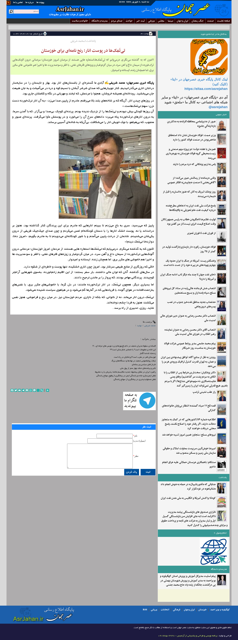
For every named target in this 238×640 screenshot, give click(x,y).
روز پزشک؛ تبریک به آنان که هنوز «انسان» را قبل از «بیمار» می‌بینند (189, 194)
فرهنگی (176, 610)
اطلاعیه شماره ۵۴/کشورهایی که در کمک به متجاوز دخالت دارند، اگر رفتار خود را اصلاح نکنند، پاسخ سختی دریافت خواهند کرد (189, 424)
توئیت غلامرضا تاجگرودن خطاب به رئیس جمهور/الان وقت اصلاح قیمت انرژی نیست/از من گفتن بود (188, 221)
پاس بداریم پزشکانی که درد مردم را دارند (194, 164)
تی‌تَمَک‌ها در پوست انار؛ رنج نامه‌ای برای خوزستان (83, 50)
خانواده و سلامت (80, 21)
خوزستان (202, 610)
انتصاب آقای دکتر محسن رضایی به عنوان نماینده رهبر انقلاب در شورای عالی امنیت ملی (190, 332)
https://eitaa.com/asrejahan (206, 88)
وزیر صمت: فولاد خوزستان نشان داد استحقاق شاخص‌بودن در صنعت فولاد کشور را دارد (192, 137)
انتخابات (165, 610)
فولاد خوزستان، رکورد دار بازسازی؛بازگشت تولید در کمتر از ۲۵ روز (189, 249)
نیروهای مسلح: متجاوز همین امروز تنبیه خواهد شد (189, 435)
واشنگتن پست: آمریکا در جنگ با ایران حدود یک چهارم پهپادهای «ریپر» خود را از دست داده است (190, 263)
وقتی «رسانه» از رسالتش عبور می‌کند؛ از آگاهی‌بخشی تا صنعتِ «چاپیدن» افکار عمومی (191, 180)
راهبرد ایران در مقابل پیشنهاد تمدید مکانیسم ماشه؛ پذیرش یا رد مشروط (125, 372)
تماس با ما (18, 2)
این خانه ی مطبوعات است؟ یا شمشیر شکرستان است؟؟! (133, 350)
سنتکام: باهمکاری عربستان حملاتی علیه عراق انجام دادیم (189, 464)
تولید (139, 326)
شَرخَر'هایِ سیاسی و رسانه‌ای (144, 365)
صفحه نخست (223, 21)
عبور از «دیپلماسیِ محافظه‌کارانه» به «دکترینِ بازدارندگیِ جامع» (191, 123)
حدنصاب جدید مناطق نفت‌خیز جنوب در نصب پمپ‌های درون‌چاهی (191, 304)
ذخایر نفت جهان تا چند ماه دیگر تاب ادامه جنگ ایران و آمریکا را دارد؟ (188, 277)
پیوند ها (40, 2)
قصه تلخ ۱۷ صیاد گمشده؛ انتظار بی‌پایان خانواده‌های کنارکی (189, 408)
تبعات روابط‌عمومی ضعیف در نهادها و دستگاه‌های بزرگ (133, 361)
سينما (170, 21)
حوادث (129, 21)
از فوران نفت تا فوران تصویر (201, 233)
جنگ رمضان (198, 21)
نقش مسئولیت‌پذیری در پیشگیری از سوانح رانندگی (135, 379)
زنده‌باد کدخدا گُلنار (148, 353)
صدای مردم (116, 21)
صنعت (210, 21)
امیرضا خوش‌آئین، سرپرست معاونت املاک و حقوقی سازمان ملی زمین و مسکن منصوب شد (189, 450)
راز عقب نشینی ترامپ (204, 392)
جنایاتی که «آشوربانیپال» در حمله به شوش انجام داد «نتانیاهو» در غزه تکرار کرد (188, 486)
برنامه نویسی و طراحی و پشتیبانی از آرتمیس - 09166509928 (188, 636)
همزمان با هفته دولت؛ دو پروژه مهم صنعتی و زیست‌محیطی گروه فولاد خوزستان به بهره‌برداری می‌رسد (191, 153)
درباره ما (29, 2)
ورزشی (151, 21)
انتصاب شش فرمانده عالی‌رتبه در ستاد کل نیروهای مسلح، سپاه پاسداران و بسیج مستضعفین (189, 290)
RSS (145, 610)
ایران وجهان (189, 610)
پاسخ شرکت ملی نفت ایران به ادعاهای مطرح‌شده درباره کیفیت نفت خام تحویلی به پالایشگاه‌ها (191, 208)
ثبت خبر (140, 21)
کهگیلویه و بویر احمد (220, 610)
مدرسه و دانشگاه (99, 21)
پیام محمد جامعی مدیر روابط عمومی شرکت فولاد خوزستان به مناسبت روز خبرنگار (190, 345)
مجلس (161, 21)
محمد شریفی (149, 326)
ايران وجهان (182, 21)
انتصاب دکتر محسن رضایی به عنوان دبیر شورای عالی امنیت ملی (188, 318)
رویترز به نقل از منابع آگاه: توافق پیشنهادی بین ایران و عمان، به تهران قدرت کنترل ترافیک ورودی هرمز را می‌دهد (188, 361)
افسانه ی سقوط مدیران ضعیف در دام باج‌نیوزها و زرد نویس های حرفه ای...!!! (124, 346)
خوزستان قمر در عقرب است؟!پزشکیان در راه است (135, 357)
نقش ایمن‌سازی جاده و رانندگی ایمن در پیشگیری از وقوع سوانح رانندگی (126, 376)
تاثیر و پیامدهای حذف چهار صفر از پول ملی (138, 368)
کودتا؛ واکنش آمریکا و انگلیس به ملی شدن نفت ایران (188, 498)
